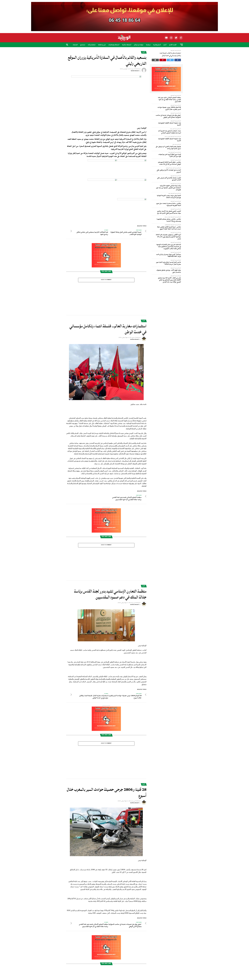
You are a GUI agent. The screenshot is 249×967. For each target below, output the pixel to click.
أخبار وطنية (157, 45)
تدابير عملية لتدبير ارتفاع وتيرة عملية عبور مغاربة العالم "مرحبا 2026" (168, 263)
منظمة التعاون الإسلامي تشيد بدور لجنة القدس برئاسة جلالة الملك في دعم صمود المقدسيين (169, 100)
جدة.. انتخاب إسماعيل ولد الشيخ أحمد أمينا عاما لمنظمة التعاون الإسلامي (169, 132)
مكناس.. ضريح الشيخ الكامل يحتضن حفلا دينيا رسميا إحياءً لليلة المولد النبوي (169, 228)
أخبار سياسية (172, 129)
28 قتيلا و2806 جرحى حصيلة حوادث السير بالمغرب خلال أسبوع (169, 109)
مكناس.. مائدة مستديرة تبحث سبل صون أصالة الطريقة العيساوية (168, 205)
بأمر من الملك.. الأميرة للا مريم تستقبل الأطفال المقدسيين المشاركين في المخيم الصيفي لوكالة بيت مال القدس (169, 280)
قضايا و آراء (91, 45)
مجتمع (82, 45)
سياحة (121, 50)
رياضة (128, 50)
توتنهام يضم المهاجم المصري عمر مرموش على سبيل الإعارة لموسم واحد (168, 148)
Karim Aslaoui (135, 71)
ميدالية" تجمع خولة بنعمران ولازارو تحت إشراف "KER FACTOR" (168, 256)
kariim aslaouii (134, 339)
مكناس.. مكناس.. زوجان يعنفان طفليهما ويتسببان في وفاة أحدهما (169, 220)
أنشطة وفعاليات (113, 45)
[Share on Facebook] (177, 60)
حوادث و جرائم (138, 45)
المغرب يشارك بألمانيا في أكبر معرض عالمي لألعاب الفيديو (169, 179)
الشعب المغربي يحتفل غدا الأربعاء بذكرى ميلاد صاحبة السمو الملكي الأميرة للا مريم (169, 212)
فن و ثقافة (102, 45)
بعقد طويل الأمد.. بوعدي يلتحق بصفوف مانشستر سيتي (168, 271)
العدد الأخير (172, 45)
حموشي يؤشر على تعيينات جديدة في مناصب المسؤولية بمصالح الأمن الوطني (168, 116)
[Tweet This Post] (170, 60)
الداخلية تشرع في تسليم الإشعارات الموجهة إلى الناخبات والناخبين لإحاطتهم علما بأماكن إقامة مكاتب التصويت (168, 247)
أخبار (165, 45)
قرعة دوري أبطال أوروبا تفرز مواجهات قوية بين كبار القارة (169, 156)
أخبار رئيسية (177, 95)
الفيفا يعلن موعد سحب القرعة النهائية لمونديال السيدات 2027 (169, 197)
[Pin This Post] (162, 60)
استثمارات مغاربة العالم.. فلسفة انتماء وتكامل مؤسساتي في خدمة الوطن (170, 54)
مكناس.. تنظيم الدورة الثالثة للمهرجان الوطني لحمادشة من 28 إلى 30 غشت (169, 163)
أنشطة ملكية (126, 45)
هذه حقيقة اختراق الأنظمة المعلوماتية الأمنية (169, 124)
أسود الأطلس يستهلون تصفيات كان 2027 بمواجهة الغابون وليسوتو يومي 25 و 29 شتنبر (168, 237)
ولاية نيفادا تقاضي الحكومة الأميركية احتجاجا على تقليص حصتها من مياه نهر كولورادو (168, 188)
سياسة (148, 45)
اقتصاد (75, 45)
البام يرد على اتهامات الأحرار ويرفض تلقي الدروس (169, 171)
